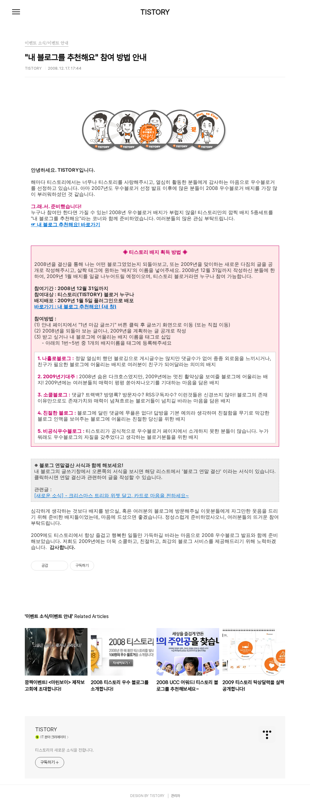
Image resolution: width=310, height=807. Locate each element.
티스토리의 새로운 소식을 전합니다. (64, 750)
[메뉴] (16, 12)
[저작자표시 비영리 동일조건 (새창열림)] (102, 565)
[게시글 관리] (61, 565)
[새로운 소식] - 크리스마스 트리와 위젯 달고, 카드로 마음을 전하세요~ (111, 495)
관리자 (175, 796)
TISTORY (155, 12)
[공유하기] (54, 565)
